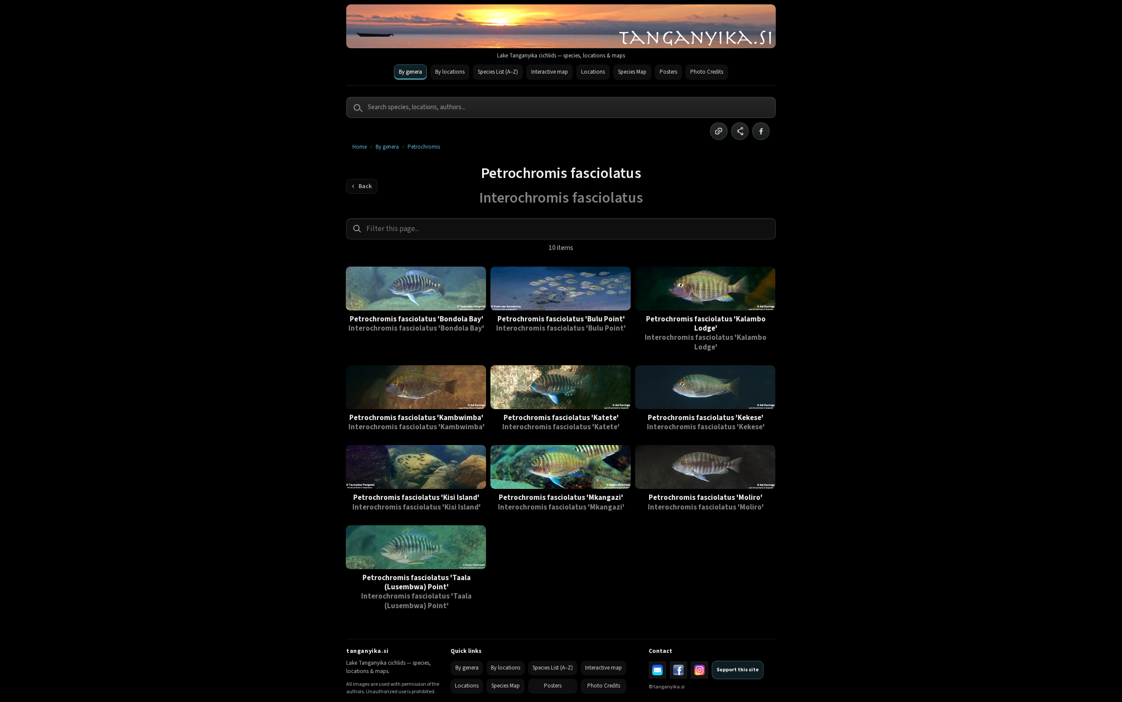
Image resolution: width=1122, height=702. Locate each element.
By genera (410, 72)
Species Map (632, 72)
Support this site (738, 669)
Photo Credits (706, 72)
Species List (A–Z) (498, 72)
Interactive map (549, 72)
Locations (593, 72)
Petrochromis (424, 147)
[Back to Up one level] (361, 186)
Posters (668, 72)
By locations (450, 72)
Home (359, 147)
